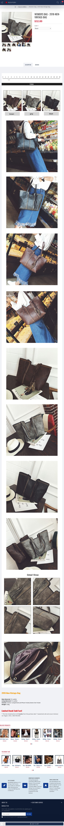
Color (35, 26)
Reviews (37, 65)
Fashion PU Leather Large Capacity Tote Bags (23, 765)
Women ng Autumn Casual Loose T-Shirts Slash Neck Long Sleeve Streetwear (51, 739)
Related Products (5, 725)
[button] (3, 27)
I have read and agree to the (15, 817)
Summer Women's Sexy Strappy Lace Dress (40, 739)
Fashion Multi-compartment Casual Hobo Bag (12, 765)
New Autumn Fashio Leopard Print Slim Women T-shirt (8, 739)
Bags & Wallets (22, 7)
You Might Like (6, 752)
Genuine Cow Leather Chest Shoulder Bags (33, 765)
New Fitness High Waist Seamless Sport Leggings (19, 739)
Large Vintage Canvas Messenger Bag (55, 765)
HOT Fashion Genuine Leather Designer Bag (44, 765)
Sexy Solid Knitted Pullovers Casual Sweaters (30, 739)
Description (28, 65)
